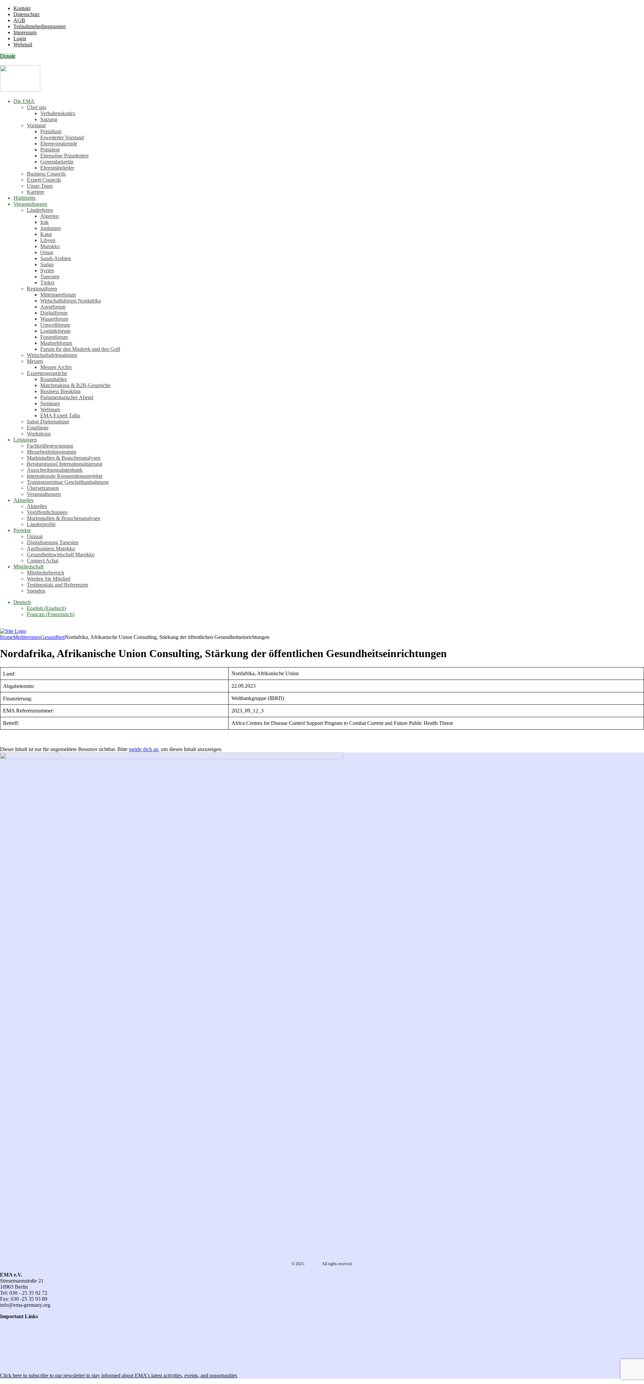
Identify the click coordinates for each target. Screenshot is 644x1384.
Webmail (22, 44)
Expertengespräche (47, 373)
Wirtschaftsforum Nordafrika (70, 301)
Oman (46, 252)
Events (7, 1352)
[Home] (13, 631)
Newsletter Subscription (27, 1364)
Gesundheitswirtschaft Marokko (61, 554)
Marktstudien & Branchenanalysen (63, 458)
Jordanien (50, 228)
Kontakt (22, 8)
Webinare (50, 409)
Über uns (36, 107)
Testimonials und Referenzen (57, 585)
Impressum (25, 32)
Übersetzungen (43, 488)
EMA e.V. (313, 1263)
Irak (44, 222)
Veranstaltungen (30, 204)
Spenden (36, 591)
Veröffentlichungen (47, 512)
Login (19, 38)
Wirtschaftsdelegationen (52, 355)
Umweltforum (55, 325)
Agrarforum (52, 307)
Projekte (22, 530)
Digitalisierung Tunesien (52, 542)
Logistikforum (55, 331)
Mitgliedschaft (28, 566)
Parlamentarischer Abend (66, 397)
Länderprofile (41, 524)
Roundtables (53, 379)
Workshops (39, 433)
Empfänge (38, 427)
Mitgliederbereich (45, 572)
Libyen (47, 240)
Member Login (16, 1346)
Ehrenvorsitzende (58, 143)
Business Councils (46, 174)
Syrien (47, 270)
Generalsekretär (56, 162)
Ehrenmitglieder (57, 168)
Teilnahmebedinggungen (39, 26)
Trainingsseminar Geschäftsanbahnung (68, 482)
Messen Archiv (56, 367)
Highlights (24, 198)
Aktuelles (23, 500)
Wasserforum (54, 319)
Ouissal (35, 536)
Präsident (50, 149)
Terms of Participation (23, 1334)
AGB (19, 20)
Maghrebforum (56, 343)
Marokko (50, 246)
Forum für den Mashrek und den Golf (80, 349)
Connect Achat (42, 560)
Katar (46, 234)
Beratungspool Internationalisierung (64, 464)
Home (6, 637)
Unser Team (40, 186)
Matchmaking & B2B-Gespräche (75, 385)
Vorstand (36, 125)
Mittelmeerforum (58, 294)
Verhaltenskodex (57, 113)
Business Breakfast (60, 391)
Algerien (49, 216)
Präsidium (50, 131)
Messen (35, 361)
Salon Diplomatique (48, 421)
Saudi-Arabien (55, 258)
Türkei (47, 282)
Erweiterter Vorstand (62, 137)
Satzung (48, 119)
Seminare (50, 403)
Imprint (7, 1340)
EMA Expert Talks (60, 415)
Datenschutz (26, 14)
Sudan (47, 264)
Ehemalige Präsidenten (64, 155)
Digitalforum (53, 313)
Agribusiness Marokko (51, 548)
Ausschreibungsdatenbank (55, 470)
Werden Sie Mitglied (48, 579)
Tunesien (49, 276)
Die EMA (24, 101)
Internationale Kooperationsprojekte (65, 476)
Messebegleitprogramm (51, 452)
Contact (8, 1322)
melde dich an (143, 749)
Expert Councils (44, 180)
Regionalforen (42, 288)
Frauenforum (54, 337)
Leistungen (25, 440)
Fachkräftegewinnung (50, 446)
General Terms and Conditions (32, 1328)
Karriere (35, 192)
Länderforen (40, 210)
